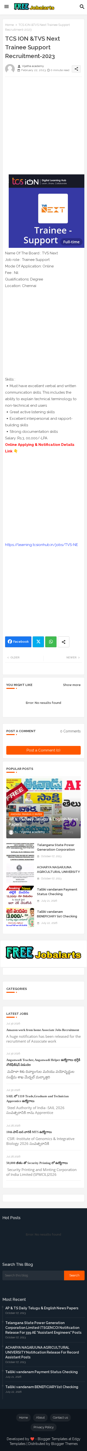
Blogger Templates (53, 1439)
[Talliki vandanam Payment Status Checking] (20, 895)
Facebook (21, 641)
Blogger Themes (64, 1444)
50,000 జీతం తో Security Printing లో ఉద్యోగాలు (37, 1163)
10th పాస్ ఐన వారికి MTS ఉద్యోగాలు (29, 1132)
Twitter (38, 641)
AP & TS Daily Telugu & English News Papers (41, 1308)
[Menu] (6, 7)
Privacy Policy (44, 1427)
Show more (72, 685)
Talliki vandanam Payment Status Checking (57, 892)
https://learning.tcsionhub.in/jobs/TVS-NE (41, 545)
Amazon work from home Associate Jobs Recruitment (42, 1030)
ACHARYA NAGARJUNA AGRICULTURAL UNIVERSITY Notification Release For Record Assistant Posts (58, 873)
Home (9, 25)
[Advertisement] (43, 124)
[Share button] (63, 641)
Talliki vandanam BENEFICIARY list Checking (57, 914)
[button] (82, 7)
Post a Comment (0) (43, 750)
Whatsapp (51, 641)
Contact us (60, 1417)
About (40, 1417)
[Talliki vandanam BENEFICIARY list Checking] (20, 917)
